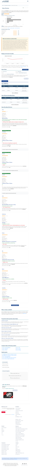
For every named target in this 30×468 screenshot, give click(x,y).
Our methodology (18, 451)
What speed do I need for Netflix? (20, 436)
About (16, 445)
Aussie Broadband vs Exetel (5, 449)
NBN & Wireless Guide (18, 427)
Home (3, 5)
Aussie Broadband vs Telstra (5, 445)
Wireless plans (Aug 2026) (5, 367)
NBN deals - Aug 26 (18, 419)
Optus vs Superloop (5, 348)
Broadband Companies (8, 5)
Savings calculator (18, 414)
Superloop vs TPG (4, 451)
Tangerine (3, 431)
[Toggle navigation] (27, 1)
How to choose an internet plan (20, 431)
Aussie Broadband (4, 427)
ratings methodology (23, 66)
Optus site (24, 313)
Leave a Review (25, 69)
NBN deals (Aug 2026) (5, 365)
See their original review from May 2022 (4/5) (9, 193)
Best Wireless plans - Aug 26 (19, 420)
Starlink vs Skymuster (18, 437)
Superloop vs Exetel (4, 454)
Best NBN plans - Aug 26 (19, 416)
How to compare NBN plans (6, 356)
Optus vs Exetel (18, 348)
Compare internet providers (19, 410)
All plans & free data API (19, 438)
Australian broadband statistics (20, 439)
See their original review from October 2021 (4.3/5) (10, 149)
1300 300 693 (19, 71)
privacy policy (13, 414)
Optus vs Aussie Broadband (6, 347)
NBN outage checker (18, 421)
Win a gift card (17, 454)
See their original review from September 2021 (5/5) (10, 170)
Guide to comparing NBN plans (20, 433)
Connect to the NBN (18, 432)
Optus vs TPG (18, 347)
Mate (2, 432)
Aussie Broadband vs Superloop (6, 444)
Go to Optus (26, 78)
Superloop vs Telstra (4, 450)
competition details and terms (9, 388)
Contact (17, 444)
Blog (16, 415)
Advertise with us (18, 449)
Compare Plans (18, 409)
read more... (15, 125)
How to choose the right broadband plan (8, 358)
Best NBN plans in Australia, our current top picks (9, 355)
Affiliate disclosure (18, 450)
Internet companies (18, 408)
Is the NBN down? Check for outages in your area (9, 354)
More (2, 433)
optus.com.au (5, 71)
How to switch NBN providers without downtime (9, 357)
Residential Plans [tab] (4, 81)
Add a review (15, 390)
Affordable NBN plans (18, 424)
